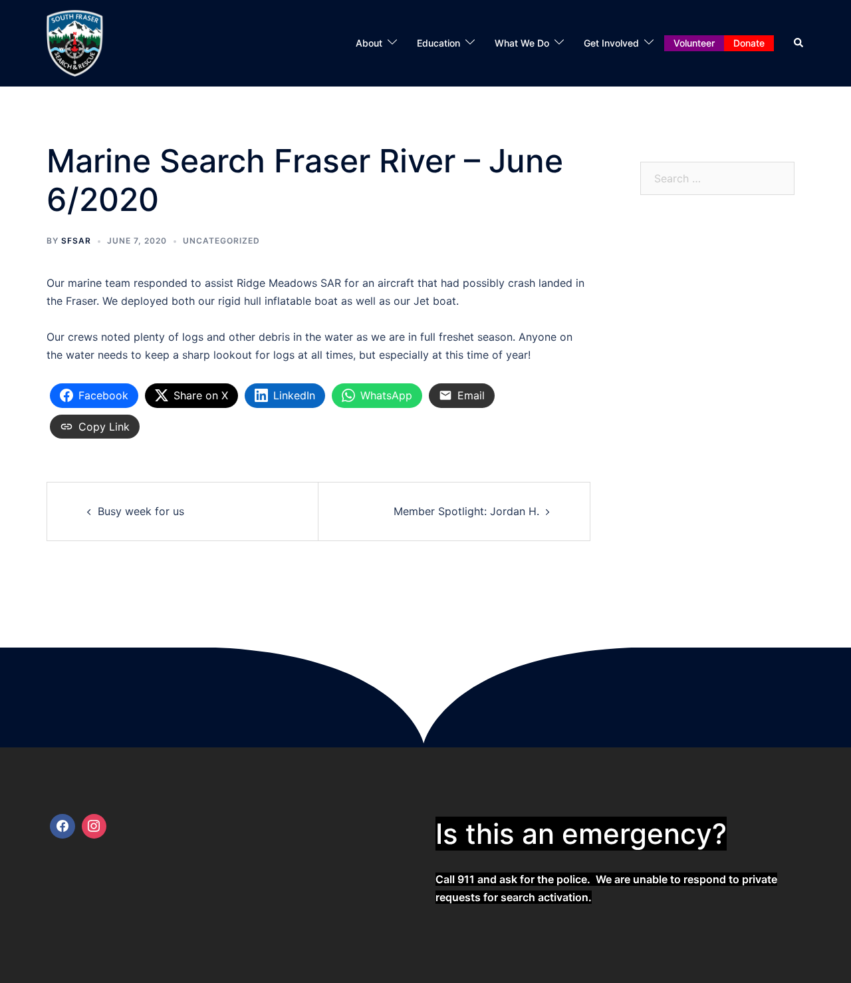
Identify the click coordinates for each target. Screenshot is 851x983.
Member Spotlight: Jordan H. (466, 511)
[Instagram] (94, 827)
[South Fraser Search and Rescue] (75, 42)
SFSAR (76, 241)
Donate (749, 43)
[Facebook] (62, 827)
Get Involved (611, 43)
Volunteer (694, 43)
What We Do (522, 43)
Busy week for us (141, 511)
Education (438, 43)
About (369, 43)
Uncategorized (221, 241)
